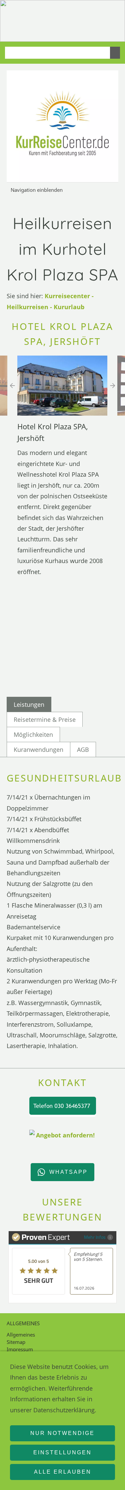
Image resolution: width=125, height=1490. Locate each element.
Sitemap (16, 1342)
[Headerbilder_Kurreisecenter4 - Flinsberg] (66, 31)
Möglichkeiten (33, 734)
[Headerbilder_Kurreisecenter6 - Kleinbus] (106, 31)
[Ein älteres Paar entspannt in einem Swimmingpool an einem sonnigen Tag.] (114, 31)
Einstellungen (62, 1452)
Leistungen (29, 704)
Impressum (20, 1349)
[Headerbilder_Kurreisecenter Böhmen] (50, 31)
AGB (83, 750)
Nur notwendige (62, 1433)
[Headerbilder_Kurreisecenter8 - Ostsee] (58, 31)
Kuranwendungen (38, 750)
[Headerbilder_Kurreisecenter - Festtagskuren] (98, 31)
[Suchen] (115, 53)
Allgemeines (21, 1334)
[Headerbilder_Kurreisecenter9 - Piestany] (82, 31)
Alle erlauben (62, 1472)
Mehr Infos (95, 1237)
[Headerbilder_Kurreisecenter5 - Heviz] (74, 31)
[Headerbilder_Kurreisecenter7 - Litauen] (90, 31)
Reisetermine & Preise (45, 719)
